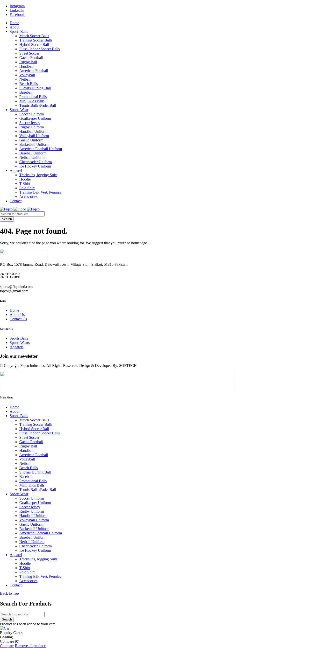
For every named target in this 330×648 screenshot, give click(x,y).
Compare (7, 646)
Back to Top (9, 593)
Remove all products (30, 646)
